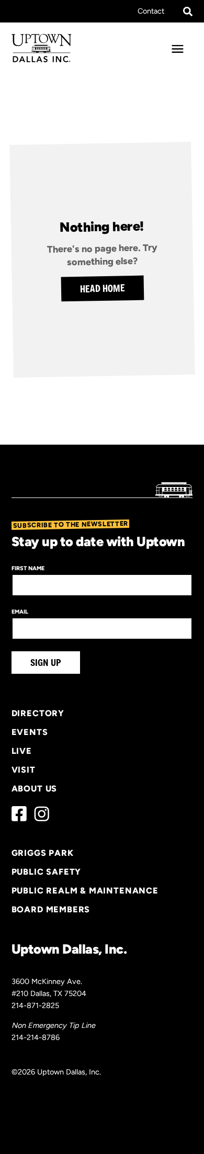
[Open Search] (187, 11)
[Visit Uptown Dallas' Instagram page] (41, 813)
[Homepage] (42, 48)
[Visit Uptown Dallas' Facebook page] (19, 813)
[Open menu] (178, 49)
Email (20, 611)
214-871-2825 (35, 1005)
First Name (28, 568)
